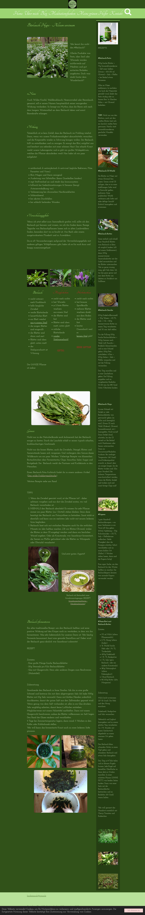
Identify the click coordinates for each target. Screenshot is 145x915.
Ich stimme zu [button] (134, 910)
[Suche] (128, 12)
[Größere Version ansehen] (47, 57)
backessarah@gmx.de (36, 896)
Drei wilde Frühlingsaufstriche (42, 476)
